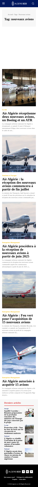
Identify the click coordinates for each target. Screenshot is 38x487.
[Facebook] (23, 471)
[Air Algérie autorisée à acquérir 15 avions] (19, 355)
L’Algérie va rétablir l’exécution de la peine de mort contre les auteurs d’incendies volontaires (13, 442)
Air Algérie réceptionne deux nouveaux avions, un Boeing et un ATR (19, 116)
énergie (6, 408)
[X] (31, 471)
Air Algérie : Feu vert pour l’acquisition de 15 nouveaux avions (17, 318)
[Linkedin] (27, 471)
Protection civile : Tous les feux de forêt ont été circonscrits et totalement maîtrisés (13, 430)
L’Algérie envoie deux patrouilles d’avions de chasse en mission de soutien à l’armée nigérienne (13, 455)
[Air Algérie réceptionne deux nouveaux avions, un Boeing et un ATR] (19, 87)
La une (4, 110)
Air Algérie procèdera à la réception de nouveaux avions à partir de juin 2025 (19, 251)
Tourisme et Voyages (9, 175)
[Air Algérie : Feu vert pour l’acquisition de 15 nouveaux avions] (19, 289)
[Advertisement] (19, 49)
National (6, 436)
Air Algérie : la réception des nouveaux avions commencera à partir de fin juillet (19, 184)
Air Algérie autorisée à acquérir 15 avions (18, 382)
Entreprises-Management (11, 242)
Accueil (10, 14)
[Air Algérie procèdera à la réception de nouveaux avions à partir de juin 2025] (19, 220)
